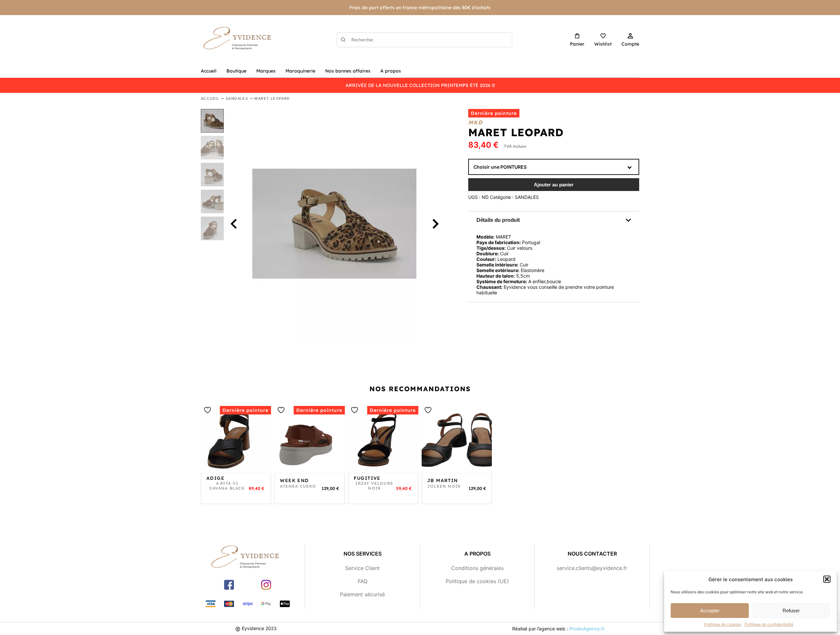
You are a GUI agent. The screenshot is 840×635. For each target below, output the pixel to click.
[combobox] (553, 167)
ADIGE (215, 478)
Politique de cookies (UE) (477, 581)
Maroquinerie (300, 71)
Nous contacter (592, 553)
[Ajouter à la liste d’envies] (208, 410)
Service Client (362, 568)
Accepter (710, 610)
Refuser (791, 610)
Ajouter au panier (554, 184)
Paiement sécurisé (362, 594)
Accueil (209, 71)
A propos (390, 71)
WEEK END (294, 480)
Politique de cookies (722, 624)
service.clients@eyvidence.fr (592, 568)
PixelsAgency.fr (587, 628)
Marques (266, 71)
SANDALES (237, 98)
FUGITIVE (367, 478)
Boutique (236, 71)
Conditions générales (477, 568)
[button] (827, 579)
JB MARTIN (442, 480)
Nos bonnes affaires (347, 71)
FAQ (363, 581)
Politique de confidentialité (769, 624)
